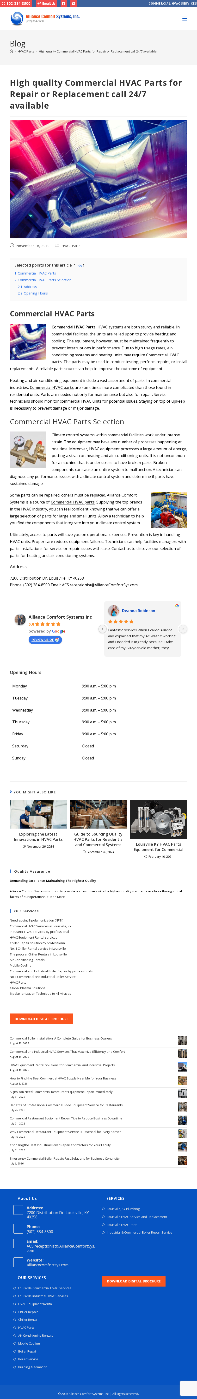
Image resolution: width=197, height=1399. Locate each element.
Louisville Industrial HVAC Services (43, 1296)
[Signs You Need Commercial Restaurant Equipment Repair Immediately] (182, 1093)
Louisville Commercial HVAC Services (44, 1288)
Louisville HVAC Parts (122, 1224)
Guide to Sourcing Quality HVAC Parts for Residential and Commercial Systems (98, 839)
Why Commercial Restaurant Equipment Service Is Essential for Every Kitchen (66, 1132)
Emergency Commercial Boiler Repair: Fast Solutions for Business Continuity (65, 1158)
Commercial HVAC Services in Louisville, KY (40, 926)
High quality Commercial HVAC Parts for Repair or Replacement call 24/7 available (98, 51)
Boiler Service (28, 1359)
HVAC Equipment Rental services (33, 937)
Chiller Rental (27, 1319)
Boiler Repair (27, 1351)
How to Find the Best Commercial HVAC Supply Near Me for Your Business (63, 1078)
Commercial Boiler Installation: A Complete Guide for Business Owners (61, 1038)
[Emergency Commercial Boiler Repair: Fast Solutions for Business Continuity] (182, 1160)
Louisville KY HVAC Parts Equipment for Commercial (158, 847)
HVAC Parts (71, 245)
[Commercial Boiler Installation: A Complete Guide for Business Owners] (182, 1040)
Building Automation (32, 1367)
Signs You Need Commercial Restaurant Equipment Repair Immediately (61, 1092)
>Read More (56, 897)
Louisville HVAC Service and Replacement (137, 1217)
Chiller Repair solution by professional (38, 943)
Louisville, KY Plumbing (123, 1209)
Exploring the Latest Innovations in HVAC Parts (38, 836)
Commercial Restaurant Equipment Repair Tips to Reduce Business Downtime (66, 1118)
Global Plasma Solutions (27, 988)
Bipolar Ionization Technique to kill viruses (40, 993)
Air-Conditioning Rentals (27, 960)
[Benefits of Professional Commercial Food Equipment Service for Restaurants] (182, 1106)
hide (79, 265)
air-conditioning (63, 555)
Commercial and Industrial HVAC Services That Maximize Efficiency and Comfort (67, 1051)
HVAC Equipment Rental (35, 1304)
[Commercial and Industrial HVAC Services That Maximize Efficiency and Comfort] (182, 1053)
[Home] (11, 51)
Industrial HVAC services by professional (39, 931)
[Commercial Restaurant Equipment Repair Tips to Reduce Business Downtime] (182, 1120)
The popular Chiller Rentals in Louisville (38, 954)
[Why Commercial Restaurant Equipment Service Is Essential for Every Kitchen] (182, 1133)
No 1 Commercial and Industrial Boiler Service (43, 976)
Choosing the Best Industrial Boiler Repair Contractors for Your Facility (60, 1145)
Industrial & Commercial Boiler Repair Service (139, 1232)
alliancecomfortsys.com (47, 1265)
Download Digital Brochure (41, 1019)
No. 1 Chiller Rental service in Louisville (38, 948)
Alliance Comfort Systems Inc (60, 617)
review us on (42, 639)
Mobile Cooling (20, 965)
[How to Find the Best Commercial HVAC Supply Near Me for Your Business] (182, 1080)
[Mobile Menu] (184, 18)
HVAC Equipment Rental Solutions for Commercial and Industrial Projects (62, 1065)
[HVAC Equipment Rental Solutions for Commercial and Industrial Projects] (182, 1067)
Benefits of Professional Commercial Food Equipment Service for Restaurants (66, 1105)
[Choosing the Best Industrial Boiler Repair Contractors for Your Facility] (182, 1146)
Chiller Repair (28, 1312)
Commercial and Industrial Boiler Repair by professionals (51, 971)
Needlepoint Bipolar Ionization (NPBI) (36, 920)
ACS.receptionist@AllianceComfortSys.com (61, 1248)
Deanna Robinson (138, 610)
